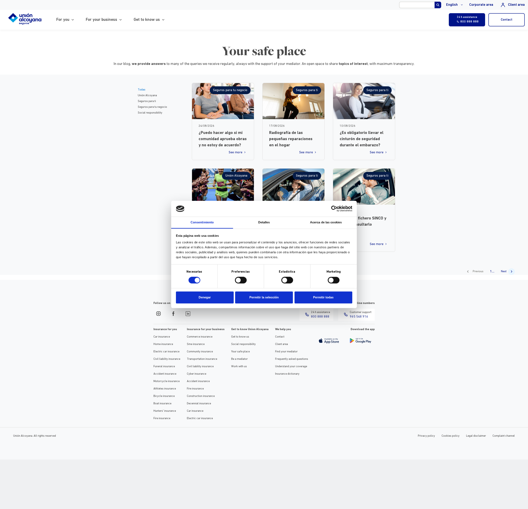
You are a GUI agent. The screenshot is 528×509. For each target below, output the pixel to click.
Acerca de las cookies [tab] (326, 222)
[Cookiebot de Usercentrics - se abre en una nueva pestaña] (334, 209)
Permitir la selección (264, 297)
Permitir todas (323, 297)
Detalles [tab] (264, 222)
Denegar (205, 297)
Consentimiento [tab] (202, 222)
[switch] (241, 280)
